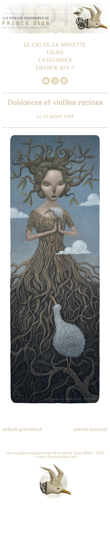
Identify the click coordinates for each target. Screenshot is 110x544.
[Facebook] (46, 81)
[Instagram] (55, 81)
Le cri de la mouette (55, 45)
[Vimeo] (64, 81)
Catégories (55, 60)
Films (55, 52)
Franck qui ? (55, 68)
